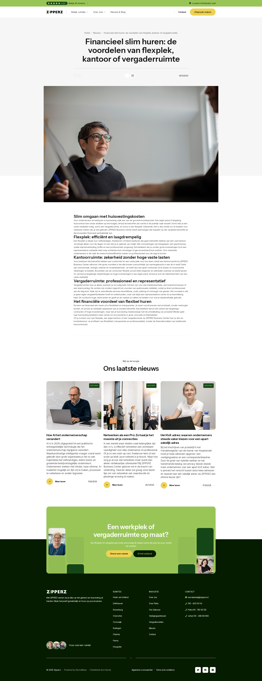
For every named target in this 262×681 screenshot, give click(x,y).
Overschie (117, 616)
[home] (54, 12)
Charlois (116, 634)
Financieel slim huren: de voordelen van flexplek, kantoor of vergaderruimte (141, 33)
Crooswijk (117, 622)
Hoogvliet (117, 647)
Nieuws (97, 33)
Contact (182, 12)
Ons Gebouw (154, 610)
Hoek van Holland (121, 597)
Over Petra (153, 603)
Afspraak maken (202, 12)
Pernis (115, 640)
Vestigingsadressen (157, 616)
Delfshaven (118, 603)
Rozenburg (118, 610)
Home (87, 33)
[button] (80, 12)
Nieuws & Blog (117, 12)
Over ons (153, 597)
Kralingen (117, 628)
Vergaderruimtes (156, 622)
